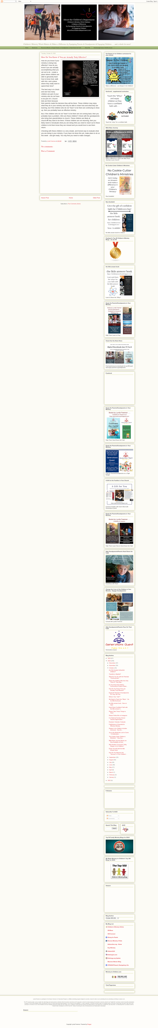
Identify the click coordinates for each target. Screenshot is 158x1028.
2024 (109, 658)
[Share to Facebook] (74, 141)
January (111, 777)
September (112, 757)
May (110, 767)
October (111, 668)
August (111, 759)
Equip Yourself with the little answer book (117, 749)
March (111, 772)
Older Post (96, 198)
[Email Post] (65, 141)
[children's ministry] (119, 978)
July (110, 762)
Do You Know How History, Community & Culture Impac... (118, 685)
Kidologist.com (112, 954)
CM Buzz (110, 930)
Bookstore (34, 47)
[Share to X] (72, 141)
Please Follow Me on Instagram (118, 715)
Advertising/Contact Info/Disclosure (103, 47)
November (112, 665)
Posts (109, 815)
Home (26, 47)
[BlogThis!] (70, 141)
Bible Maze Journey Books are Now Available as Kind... (118, 741)
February (112, 774)
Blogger (89, 1024)
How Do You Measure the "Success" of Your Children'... (118, 753)
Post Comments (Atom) (74, 203)
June (110, 765)
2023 (109, 661)
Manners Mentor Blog (114, 961)
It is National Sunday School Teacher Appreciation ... (117, 718)
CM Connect (111, 934)
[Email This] (69, 141)
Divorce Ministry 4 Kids (115, 941)
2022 (109, 780)
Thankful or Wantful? (115, 674)
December (112, 663)
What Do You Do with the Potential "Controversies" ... (119, 677)
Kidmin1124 (111, 951)
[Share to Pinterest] (76, 141)
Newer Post (45, 198)
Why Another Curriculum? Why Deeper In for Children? (118, 745)
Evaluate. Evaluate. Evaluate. (117, 722)
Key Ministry (111, 947)
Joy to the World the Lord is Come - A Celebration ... (119, 733)
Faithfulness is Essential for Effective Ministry (117, 725)
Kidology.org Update (114, 958)
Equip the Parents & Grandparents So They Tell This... (119, 693)
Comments (111, 818)
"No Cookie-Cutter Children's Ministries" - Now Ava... (117, 737)
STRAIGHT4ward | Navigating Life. (118, 965)
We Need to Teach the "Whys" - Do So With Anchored (119, 700)
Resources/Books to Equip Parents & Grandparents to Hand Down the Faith (61, 47)
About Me (87, 47)
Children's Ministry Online (116, 927)
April (110, 770)
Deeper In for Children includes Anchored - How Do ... (118, 729)
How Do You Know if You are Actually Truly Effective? (117, 689)
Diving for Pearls (113, 937)
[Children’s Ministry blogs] (115, 261)
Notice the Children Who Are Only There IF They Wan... (118, 681)
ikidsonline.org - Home (115, 944)
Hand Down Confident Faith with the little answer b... (118, 708)
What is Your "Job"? (114, 697)
